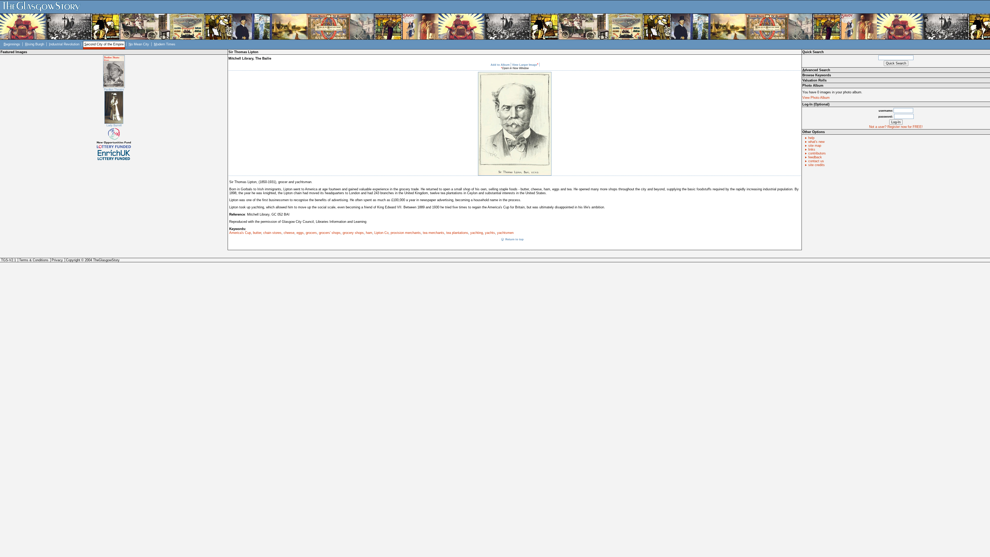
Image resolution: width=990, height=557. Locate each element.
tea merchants (433, 233)
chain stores (272, 233)
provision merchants (406, 233)
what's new (816, 142)
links (811, 149)
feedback (815, 157)
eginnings (12, 44)
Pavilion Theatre (114, 89)
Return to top (514, 239)
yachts (490, 233)
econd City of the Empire (104, 44)
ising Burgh (34, 44)
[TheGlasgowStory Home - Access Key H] (43, 6)
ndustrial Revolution (64, 44)
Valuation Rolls (814, 80)
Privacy (57, 260)
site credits (816, 165)
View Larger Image (524, 64)
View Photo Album (816, 98)
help (811, 138)
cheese (289, 233)
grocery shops (353, 233)
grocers (311, 233)
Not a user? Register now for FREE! (896, 127)
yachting (476, 233)
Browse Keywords (816, 75)
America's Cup (240, 233)
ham (369, 233)
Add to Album (500, 64)
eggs (300, 233)
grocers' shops (330, 233)
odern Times (164, 44)
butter (257, 233)
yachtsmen (505, 233)
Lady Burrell (113, 125)
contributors (817, 153)
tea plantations (457, 233)
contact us (816, 161)
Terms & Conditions (33, 260)
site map (814, 146)
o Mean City (139, 44)
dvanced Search (816, 70)
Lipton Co (381, 233)
